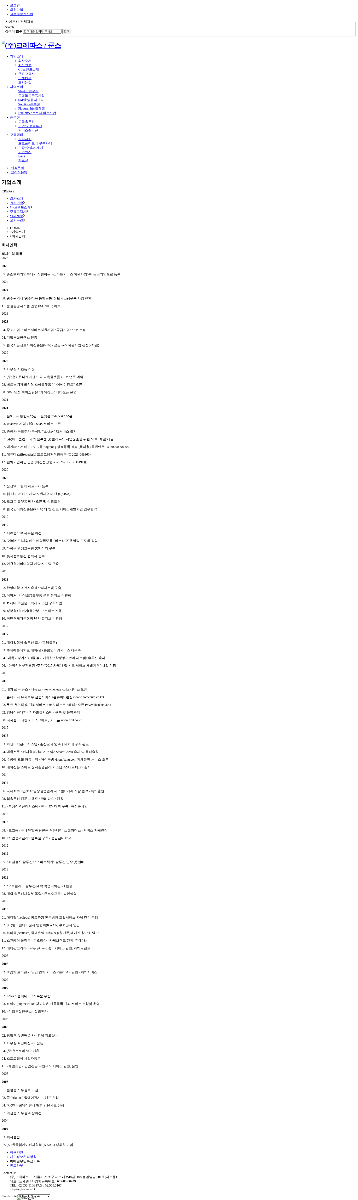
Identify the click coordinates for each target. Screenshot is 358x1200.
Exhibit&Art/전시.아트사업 (37, 113)
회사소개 (24, 60)
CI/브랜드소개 (28, 69)
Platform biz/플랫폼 (31, 108)
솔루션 (15, 117)
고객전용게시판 (21, 14)
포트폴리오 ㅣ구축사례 (35, 143)
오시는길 (24, 82)
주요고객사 (26, 73)
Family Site (9, 1196)
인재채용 (24, 78)
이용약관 (16, 1152)
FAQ (21, 156)
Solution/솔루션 (29, 104)
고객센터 (16, 134)
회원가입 (16, 9)
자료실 (23, 160)
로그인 (15, 5)
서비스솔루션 (28, 130)
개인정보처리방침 (23, 1157)
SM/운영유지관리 (31, 100)
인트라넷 (16, 1165)
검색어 (13, 31)
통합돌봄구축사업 (31, 95)
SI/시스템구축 (28, 91)
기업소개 (16, 56)
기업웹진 (24, 152)
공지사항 (24, 139)
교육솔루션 (26, 121)
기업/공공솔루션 (30, 126)
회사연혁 (24, 65)
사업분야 (16, 87)
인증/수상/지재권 (30, 148)
